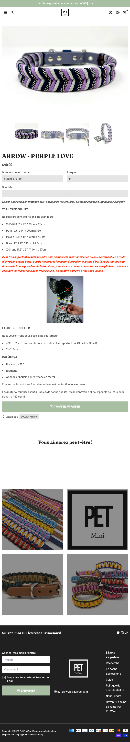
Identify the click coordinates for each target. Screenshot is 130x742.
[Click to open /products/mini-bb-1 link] (32, 584)
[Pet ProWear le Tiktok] (126, 632)
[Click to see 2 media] (52, 134)
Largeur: (73, 172)
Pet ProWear (25, 731)
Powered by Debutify (33, 734)
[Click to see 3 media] (77, 134)
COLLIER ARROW (29, 416)
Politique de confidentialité (115, 688)
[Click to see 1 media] (26, 134)
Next (123, 73)
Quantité (7, 187)
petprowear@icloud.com (71, 691)
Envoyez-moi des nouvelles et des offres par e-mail (28, 679)
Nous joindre (113, 696)
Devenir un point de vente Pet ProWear (116, 706)
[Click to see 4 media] (103, 134)
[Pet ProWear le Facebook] (118, 632)
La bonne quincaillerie (113, 671)
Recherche (112, 663)
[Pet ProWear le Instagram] (122, 632)
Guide (109, 679)
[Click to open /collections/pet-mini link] (32, 519)
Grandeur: (16, 172)
